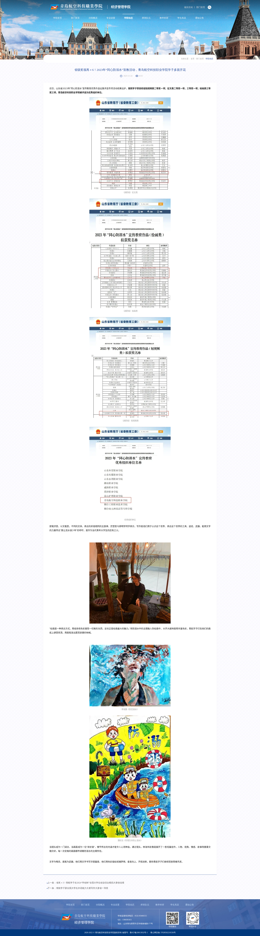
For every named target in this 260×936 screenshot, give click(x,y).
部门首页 (200, 7)
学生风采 (181, 18)
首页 (192, 59)
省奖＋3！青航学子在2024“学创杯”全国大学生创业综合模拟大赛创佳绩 (90, 883)
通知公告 (199, 18)
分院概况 (93, 18)
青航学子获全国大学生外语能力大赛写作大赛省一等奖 (82, 888)
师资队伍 (146, 18)
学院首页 (57, 18)
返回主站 (188, 7)
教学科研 (164, 18)
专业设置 (110, 18)
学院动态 (128, 18)
